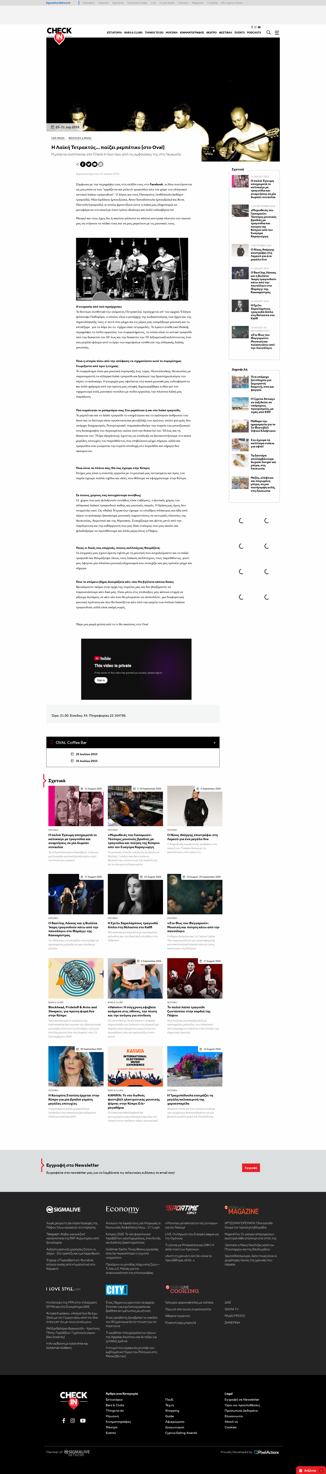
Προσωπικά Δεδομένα (241, 1410)
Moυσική (112, 1416)
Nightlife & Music (80, 138)
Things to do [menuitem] (154, 32)
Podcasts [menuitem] (254, 32)
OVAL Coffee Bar (71, 742)
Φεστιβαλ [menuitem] (225, 32)
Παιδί (169, 1399)
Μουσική (53, 830)
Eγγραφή (251, 1168)
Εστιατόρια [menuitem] (114, 32)
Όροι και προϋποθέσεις (242, 1405)
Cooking (212, 2)
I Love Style (167, 2)
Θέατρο (111, 1427)
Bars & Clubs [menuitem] (133, 32)
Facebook (156, 184)
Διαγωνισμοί (174, 1427)
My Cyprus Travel (231, 2)
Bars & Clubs (56, 1002)
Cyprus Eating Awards (181, 1433)
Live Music (58, 138)
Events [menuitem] (240, 32)
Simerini (103, 2)
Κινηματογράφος (118, 1421)
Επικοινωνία (234, 1416)
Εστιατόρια (114, 1399)
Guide (169, 1416)
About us (231, 1421)
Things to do (115, 1410)
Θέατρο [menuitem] (211, 32)
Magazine (198, 2)
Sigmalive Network (58, 2)
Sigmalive (89, 2)
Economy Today (137, 2)
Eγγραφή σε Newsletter (242, 1399)
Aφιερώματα (174, 1421)
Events (111, 1433)
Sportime (118, 2)
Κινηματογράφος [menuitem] (192, 32)
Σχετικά (56, 780)
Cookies (231, 1427)
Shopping (172, 1410)
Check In (183, 2)
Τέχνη (169, 1405)
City (153, 2)
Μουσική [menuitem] (172, 32)
